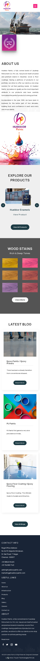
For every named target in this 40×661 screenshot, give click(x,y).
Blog (3, 598)
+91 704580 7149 (8, 565)
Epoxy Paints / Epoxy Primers (16, 362)
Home (4, 583)
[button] (35, 6)
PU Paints (11, 423)
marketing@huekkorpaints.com (13, 573)
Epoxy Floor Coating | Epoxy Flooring (20, 485)
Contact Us (5, 610)
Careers (4, 606)
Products (5, 594)
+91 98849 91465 (8, 562)
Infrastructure (6, 591)
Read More (20, 383)
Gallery (4, 602)
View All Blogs (20, 524)
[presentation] (3, 205)
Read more (5, 639)
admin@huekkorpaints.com (12, 570)
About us (5, 587)
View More (20, 299)
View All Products (20, 227)
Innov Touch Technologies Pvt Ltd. (21, 658)
